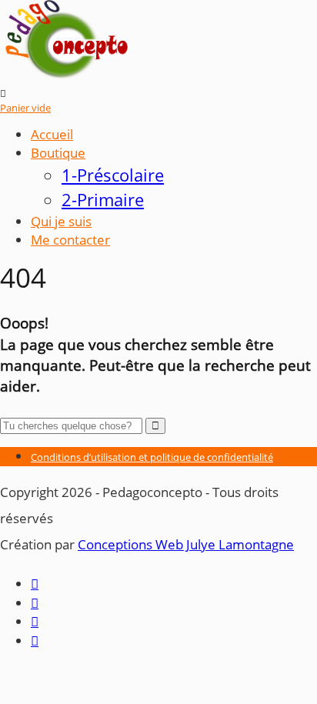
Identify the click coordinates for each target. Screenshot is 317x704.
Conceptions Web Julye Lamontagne (186, 544)
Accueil (52, 134)
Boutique (58, 153)
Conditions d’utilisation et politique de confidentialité (152, 457)
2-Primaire (103, 200)
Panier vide (25, 108)
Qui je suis (61, 221)
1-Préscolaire (113, 175)
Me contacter (70, 240)
